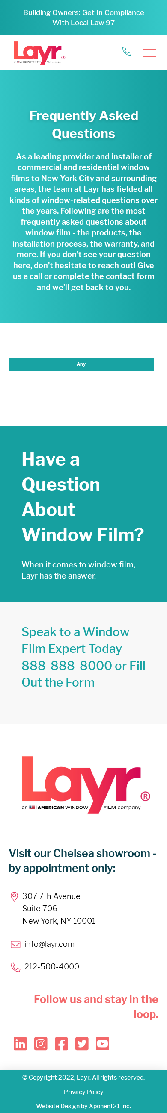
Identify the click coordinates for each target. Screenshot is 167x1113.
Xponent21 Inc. (110, 1106)
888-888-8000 (66, 665)
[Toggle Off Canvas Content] (150, 53)
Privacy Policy (84, 1091)
